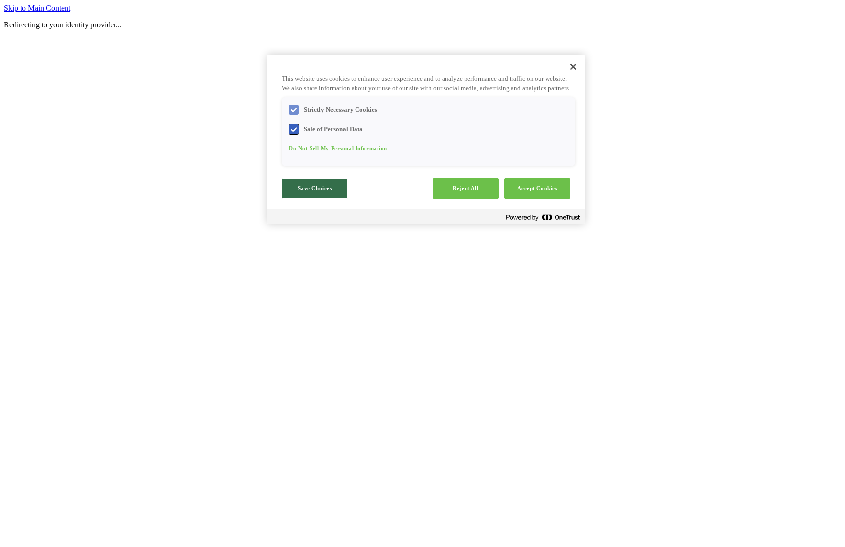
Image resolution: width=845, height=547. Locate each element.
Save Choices (315, 188)
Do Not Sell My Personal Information (338, 148)
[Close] (573, 66)
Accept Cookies (537, 188)
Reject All (466, 188)
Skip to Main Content (37, 8)
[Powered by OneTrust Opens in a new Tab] (543, 218)
